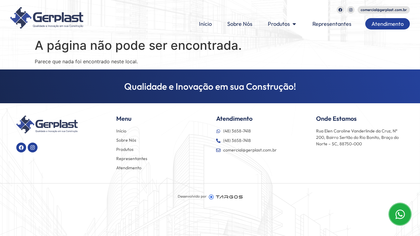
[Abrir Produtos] (294, 24)
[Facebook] (340, 10)
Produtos (124, 149)
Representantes (131, 158)
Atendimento (128, 168)
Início (121, 131)
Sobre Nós (126, 140)
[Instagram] (351, 10)
